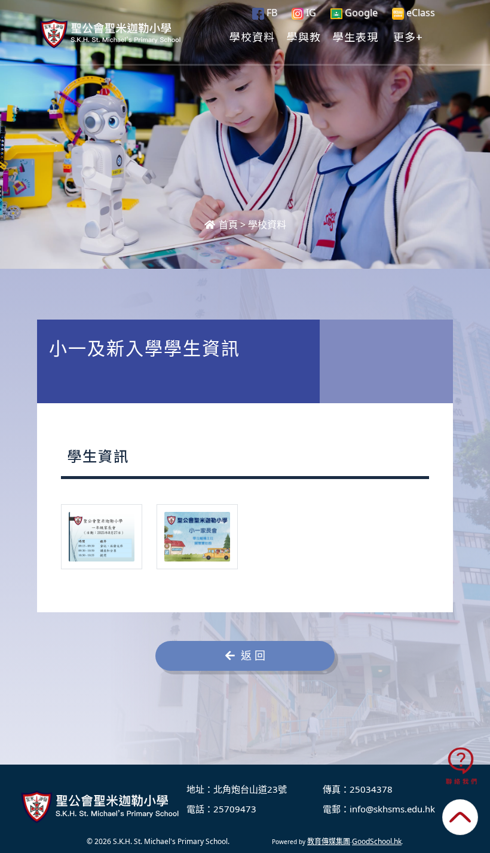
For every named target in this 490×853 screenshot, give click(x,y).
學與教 (304, 36)
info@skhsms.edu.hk (392, 809)
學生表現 (355, 36)
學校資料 (252, 36)
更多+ (408, 36)
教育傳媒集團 (328, 841)
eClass (419, 12)
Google (360, 12)
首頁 (227, 224)
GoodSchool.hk (377, 841)
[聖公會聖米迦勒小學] (101, 806)
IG (310, 12)
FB (270, 12)
